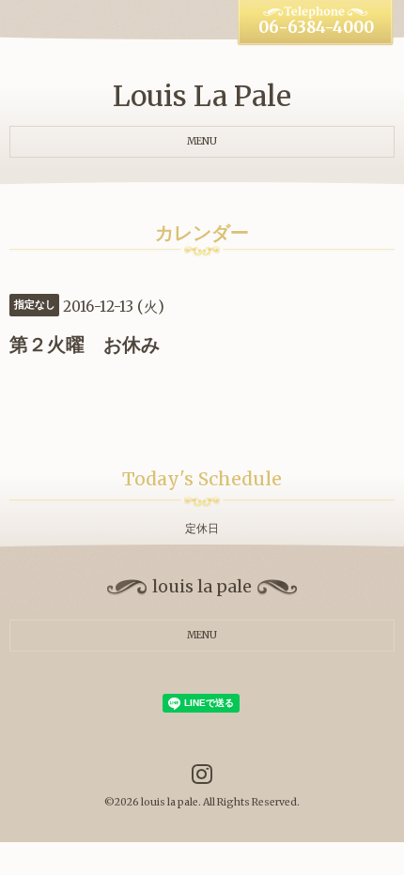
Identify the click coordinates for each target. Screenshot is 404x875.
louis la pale (169, 802)
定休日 (202, 528)
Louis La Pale (202, 96)
